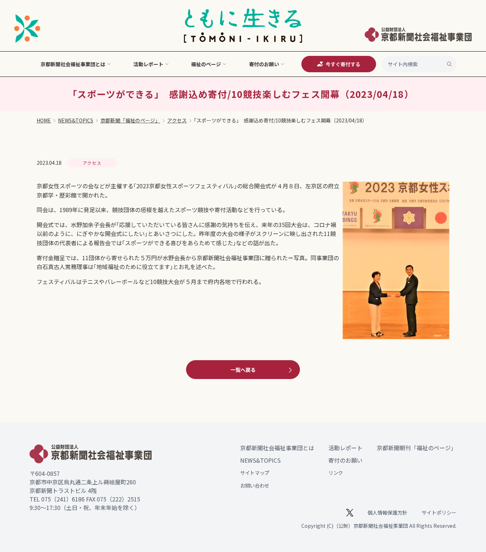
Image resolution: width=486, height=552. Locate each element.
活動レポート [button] (148, 64)
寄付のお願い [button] (264, 64)
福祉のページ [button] (206, 64)
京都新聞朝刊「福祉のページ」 (416, 447)
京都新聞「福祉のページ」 (130, 120)
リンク (335, 472)
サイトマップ (254, 472)
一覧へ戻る (243, 369)
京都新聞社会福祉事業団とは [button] (73, 64)
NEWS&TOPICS (75, 120)
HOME (44, 120)
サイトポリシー (439, 512)
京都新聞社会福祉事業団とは (277, 447)
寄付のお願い (345, 460)
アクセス (177, 120)
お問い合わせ (254, 485)
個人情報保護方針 (387, 512)
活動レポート (345, 447)
